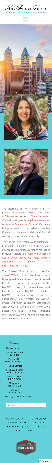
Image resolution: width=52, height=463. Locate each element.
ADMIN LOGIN (15, 418)
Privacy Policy (26, 430)
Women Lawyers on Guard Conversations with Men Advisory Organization (26, 257)
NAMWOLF (11, 275)
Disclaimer (34, 426)
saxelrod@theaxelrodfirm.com (17, 396)
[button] (25, 19)
